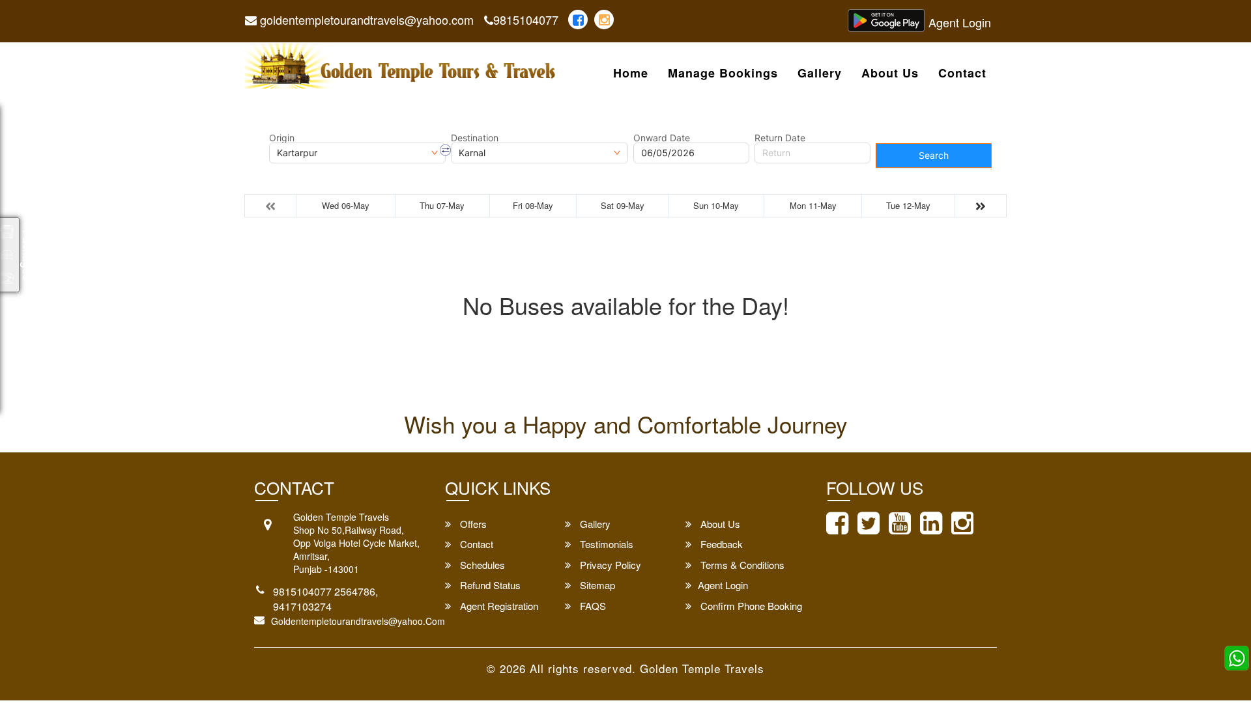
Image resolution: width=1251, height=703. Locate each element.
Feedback (720, 544)
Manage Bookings (723, 73)
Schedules (481, 565)
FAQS (591, 606)
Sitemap (596, 585)
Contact (962, 73)
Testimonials (605, 544)
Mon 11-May (813, 205)
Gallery (820, 73)
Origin (282, 138)
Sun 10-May (716, 205)
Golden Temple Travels (702, 668)
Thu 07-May (442, 205)
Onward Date (661, 138)
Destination (474, 138)
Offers (472, 524)
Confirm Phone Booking (750, 606)
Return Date (780, 138)
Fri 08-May (533, 205)
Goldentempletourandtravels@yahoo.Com (358, 620)
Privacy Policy (609, 565)
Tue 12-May (908, 205)
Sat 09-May (622, 205)
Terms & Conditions (741, 565)
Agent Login (959, 22)
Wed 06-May (345, 205)
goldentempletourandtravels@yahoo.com (365, 19)
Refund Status (489, 585)
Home (630, 73)
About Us (890, 73)
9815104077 (525, 19)
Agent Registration (497, 606)
